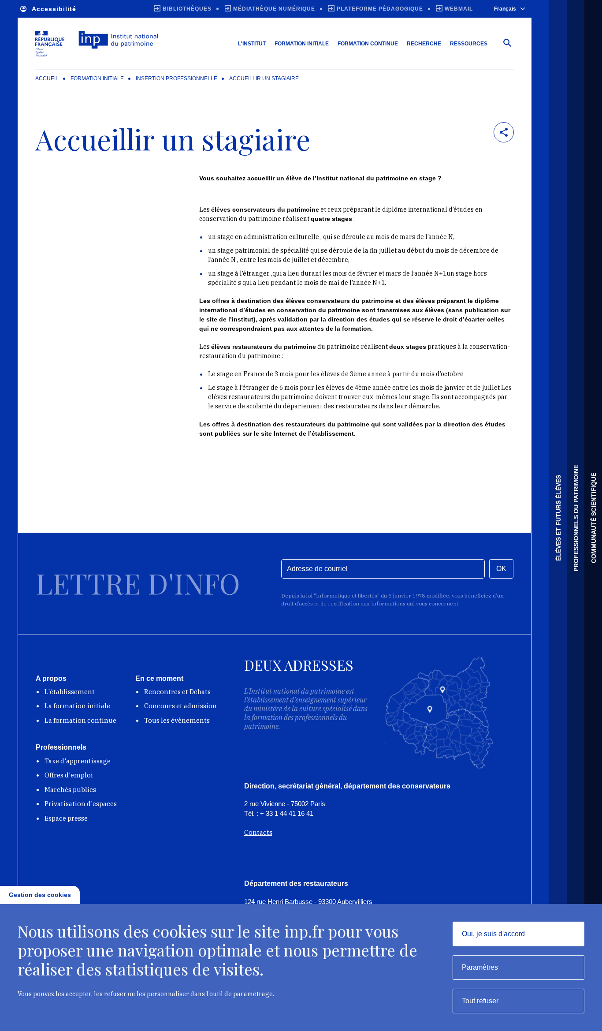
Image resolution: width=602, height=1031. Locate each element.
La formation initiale (77, 706)
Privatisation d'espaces (81, 803)
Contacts (258, 832)
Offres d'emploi (69, 775)
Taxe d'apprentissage (78, 761)
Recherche (424, 44)
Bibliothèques (187, 9)
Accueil (47, 78)
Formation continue (368, 44)
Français (505, 9)
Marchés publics (70, 789)
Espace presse (66, 818)
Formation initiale (302, 44)
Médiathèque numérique (274, 9)
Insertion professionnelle (176, 78)
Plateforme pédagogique (380, 9)
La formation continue (80, 720)
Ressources (468, 44)
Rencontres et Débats (177, 691)
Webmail (459, 9)
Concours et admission (180, 706)
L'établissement (70, 691)
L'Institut (252, 44)
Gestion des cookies (40, 894)
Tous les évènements (177, 720)
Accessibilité (54, 8)
